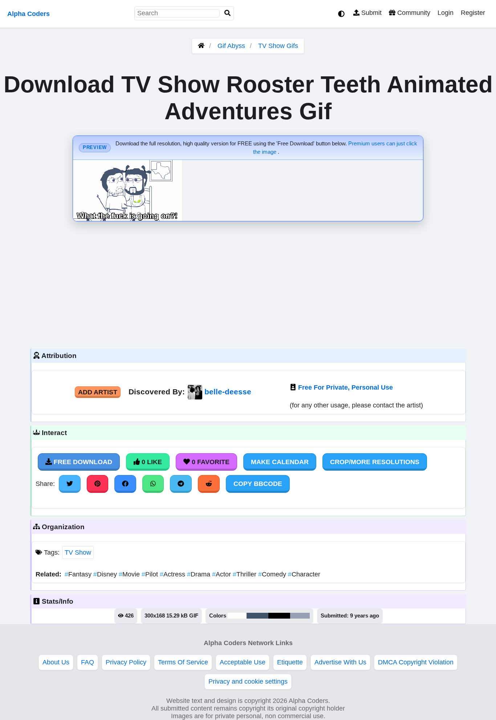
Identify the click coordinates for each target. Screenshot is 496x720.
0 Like (151, 462)
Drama (199, 574)
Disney (106, 574)
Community (412, 12)
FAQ (87, 662)
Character (304, 574)
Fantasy (79, 574)
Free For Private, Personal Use (345, 387)
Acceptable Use (242, 662)
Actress (173, 574)
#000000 (279, 616)
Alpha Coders (28, 13)
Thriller (245, 574)
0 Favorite (209, 462)
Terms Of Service (183, 662)
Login (446, 12)
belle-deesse (227, 391)
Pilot (151, 574)
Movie (130, 574)
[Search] (227, 13)
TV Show (78, 552)
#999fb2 (300, 616)
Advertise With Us (340, 662)
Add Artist (97, 392)
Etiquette (290, 662)
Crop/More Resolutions (374, 462)
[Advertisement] (248, 283)
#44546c (257, 616)
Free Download (82, 462)
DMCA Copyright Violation (416, 662)
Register (473, 12)
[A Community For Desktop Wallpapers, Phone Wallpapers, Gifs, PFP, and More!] (201, 45)
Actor (222, 574)
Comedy (273, 574)
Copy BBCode (257, 483)
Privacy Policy (126, 662)
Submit (370, 12)
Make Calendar (280, 462)
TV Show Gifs (278, 45)
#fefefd (237, 616)
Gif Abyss (231, 45)
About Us (55, 662)
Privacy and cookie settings (248, 681)
